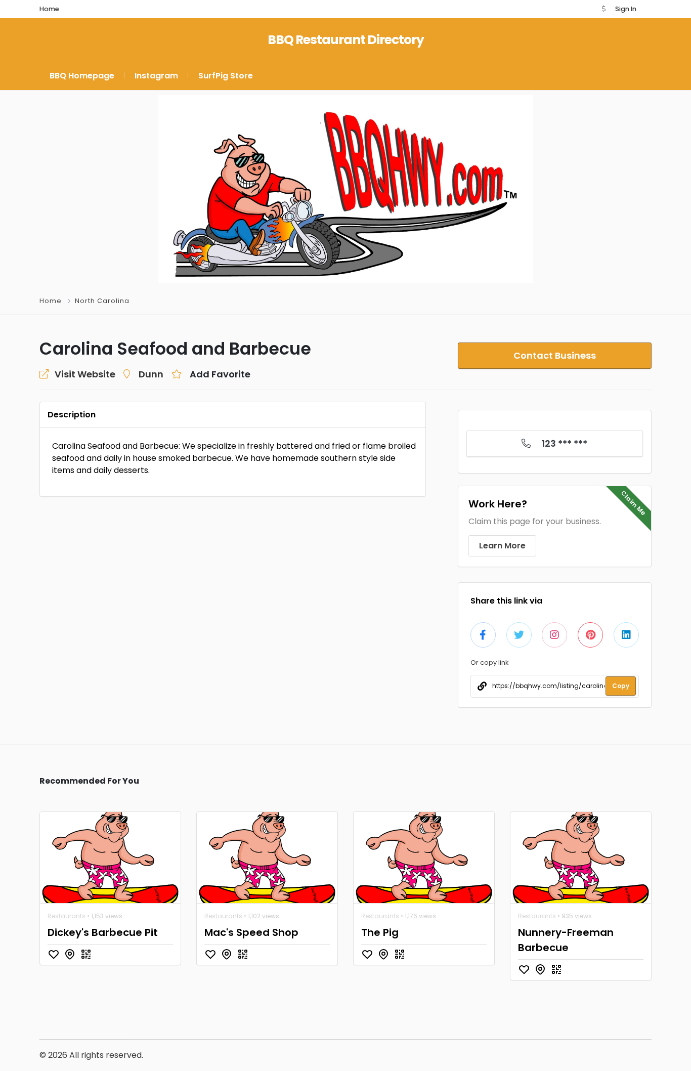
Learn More (502, 545)
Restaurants (66, 916)
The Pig (380, 932)
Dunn (151, 374)
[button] (603, 9)
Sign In (625, 9)
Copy (620, 685)
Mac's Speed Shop (251, 932)
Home (50, 300)
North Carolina (102, 300)
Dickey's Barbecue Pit (103, 932)
